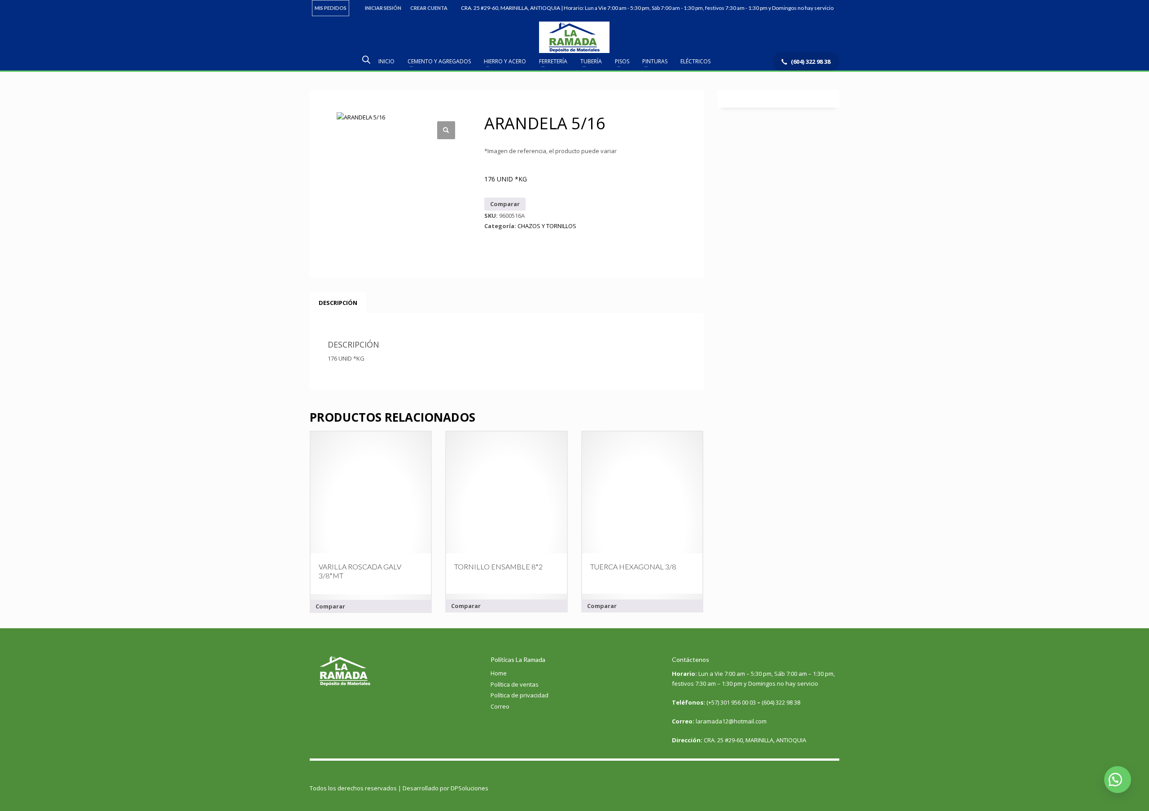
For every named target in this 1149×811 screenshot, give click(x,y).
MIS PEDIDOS (330, 8)
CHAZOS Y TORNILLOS (546, 226)
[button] (446, 130)
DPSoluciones (469, 788)
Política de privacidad (519, 695)
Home (499, 673)
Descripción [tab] (338, 303)
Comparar (505, 204)
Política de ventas (515, 684)
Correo (500, 706)
